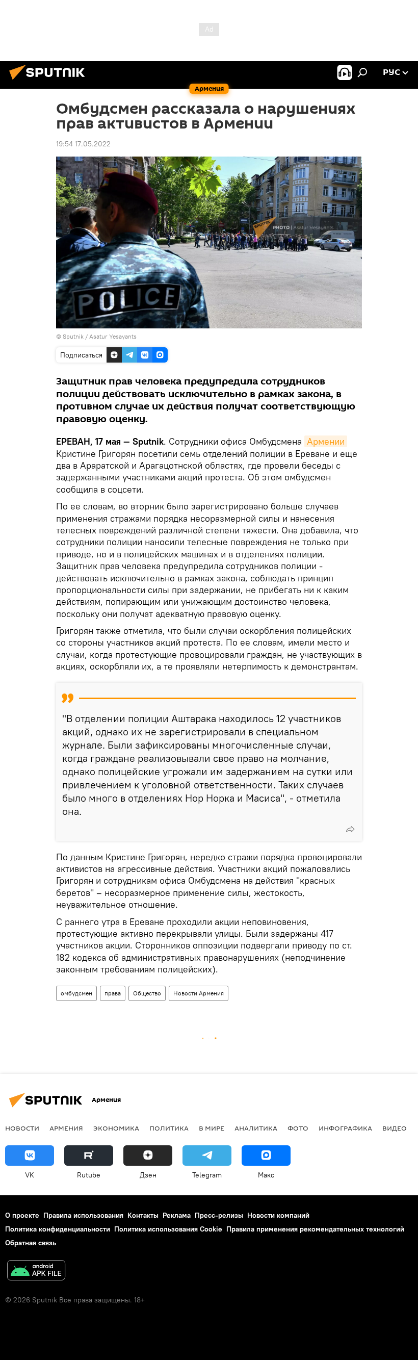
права (112, 993)
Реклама (177, 1215)
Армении (326, 441)
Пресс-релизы (219, 1215)
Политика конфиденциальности (57, 1229)
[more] (350, 829)
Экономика (116, 1128)
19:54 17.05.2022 (83, 143)
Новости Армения (198, 993)
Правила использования (83, 1215)
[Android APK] (36, 1271)
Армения (66, 1128)
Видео (394, 1128)
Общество (147, 993)
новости (22, 1128)
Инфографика (345, 1128)
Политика (169, 1128)
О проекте (22, 1215)
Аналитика (255, 1128)
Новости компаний (278, 1215)
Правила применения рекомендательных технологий (315, 1229)
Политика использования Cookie (168, 1229)
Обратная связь (30, 1242)
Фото (298, 1128)
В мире (211, 1128)
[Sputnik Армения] (50, 81)
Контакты (143, 1215)
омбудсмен (76, 993)
